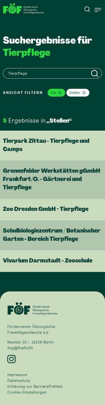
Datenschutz (19, 381)
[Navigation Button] (98, 10)
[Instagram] (52, 359)
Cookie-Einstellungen (27, 392)
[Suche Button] (87, 9)
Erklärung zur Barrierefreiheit (35, 386)
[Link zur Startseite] (25, 8)
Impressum (17, 375)
